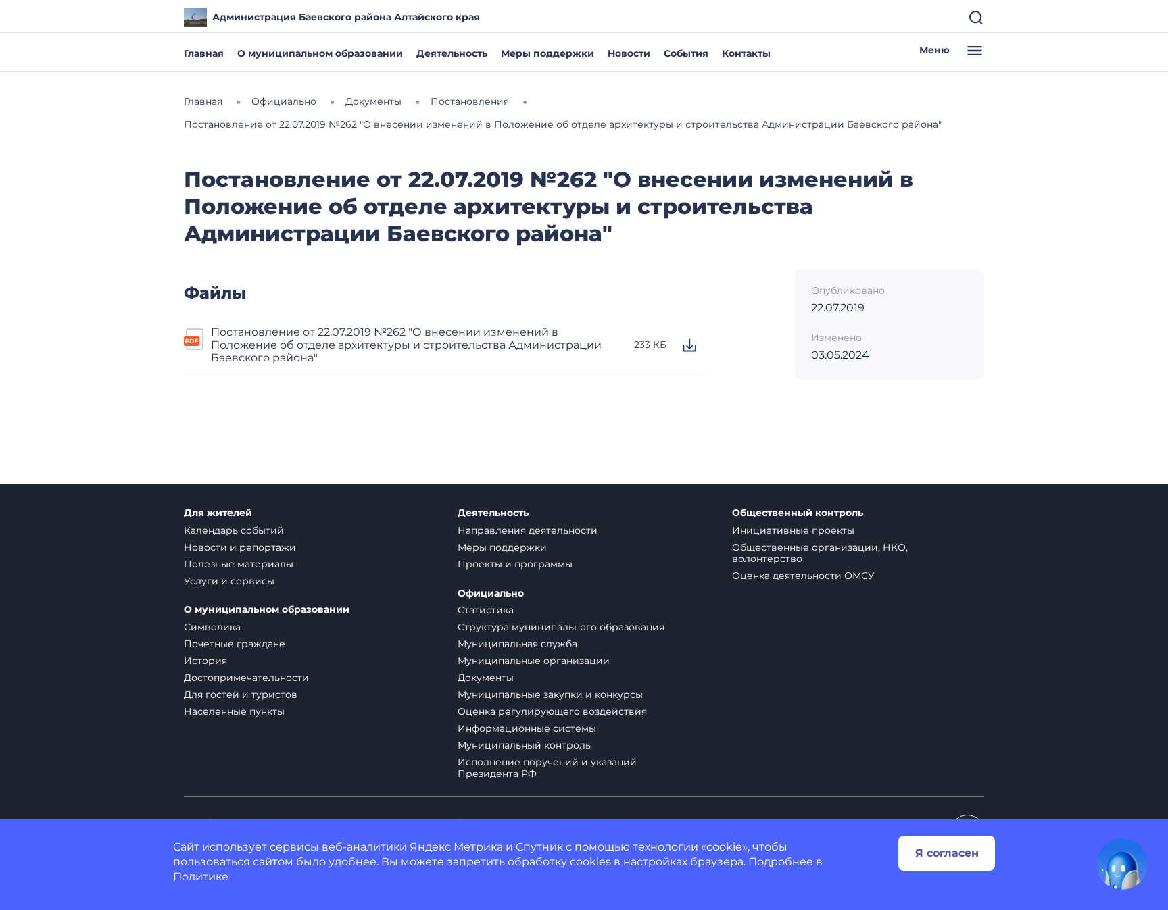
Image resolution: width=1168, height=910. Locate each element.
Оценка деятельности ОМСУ (803, 576)
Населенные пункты (234, 711)
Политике (200, 876)
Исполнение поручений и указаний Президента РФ (547, 768)
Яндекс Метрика (456, 846)
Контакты (746, 53)
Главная (204, 53)
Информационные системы (527, 728)
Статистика (486, 610)
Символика (212, 627)
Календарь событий (234, 530)
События (686, 53)
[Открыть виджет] (1122, 864)
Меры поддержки (547, 53)
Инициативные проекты (793, 530)
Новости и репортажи (240, 547)
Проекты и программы (515, 564)
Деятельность (451, 53)
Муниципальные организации (534, 661)
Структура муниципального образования (561, 627)
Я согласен (947, 852)
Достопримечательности (246, 678)
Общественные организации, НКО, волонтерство (820, 553)
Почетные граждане (234, 644)
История (205, 661)
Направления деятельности (528, 530)
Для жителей (218, 513)
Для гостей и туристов (240, 694)
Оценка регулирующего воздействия (552, 711)
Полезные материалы (238, 564)
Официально (491, 593)
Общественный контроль (797, 513)
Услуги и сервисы (229, 581)
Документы (486, 678)
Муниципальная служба (517, 644)
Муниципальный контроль (524, 745)
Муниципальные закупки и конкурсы (550, 694)
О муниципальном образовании (320, 53)
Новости (629, 53)
